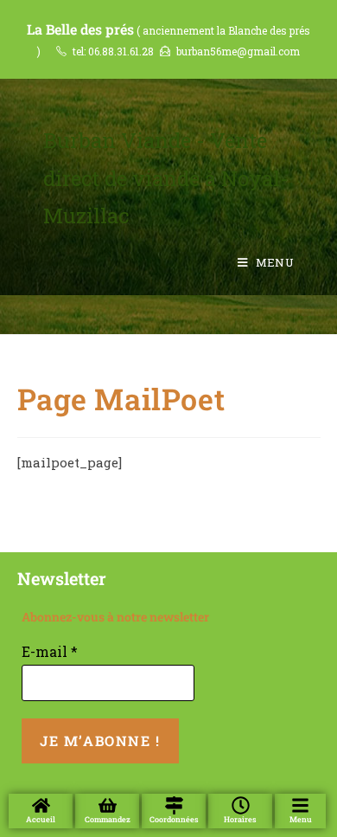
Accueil (40, 819)
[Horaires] (241, 805)
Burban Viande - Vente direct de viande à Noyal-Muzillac (166, 177)
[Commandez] (108, 805)
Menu (300, 819)
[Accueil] (41, 805)
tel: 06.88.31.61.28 (113, 51)
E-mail (50, 651)
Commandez (107, 819)
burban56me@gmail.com (238, 51)
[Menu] (300, 805)
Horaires (240, 819)
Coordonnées (174, 819)
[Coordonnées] (174, 805)
